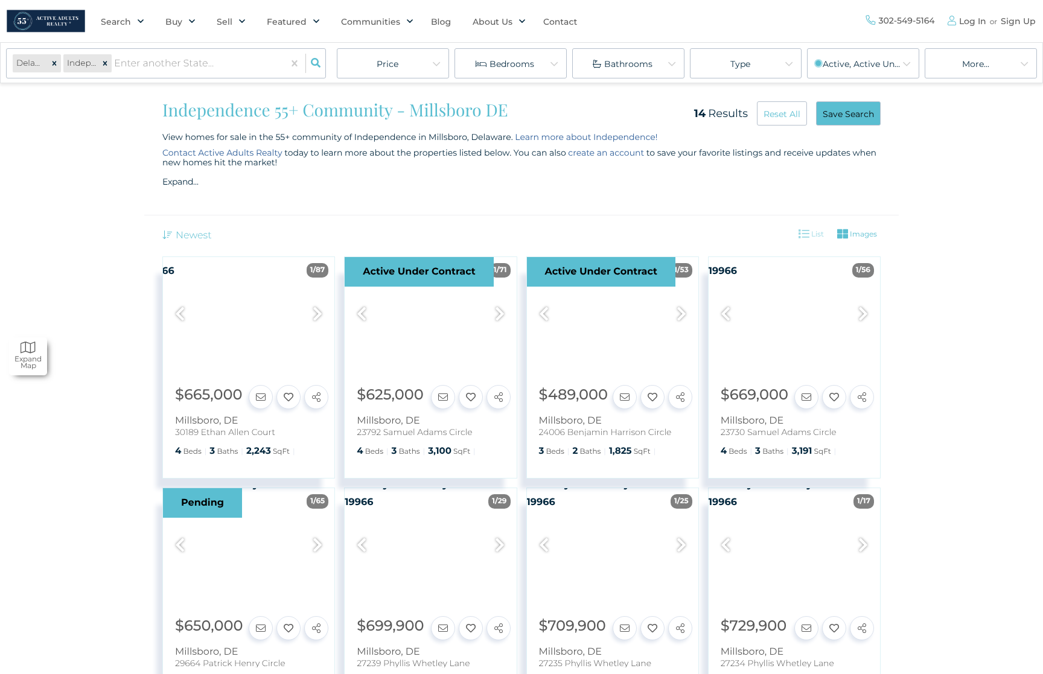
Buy (173, 21)
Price (387, 64)
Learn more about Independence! (586, 137)
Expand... (180, 181)
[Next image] (317, 314)
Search (116, 21)
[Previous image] (180, 314)
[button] (54, 63)
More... (975, 64)
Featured (287, 21)
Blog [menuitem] (441, 21)
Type (740, 64)
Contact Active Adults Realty (222, 152)
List (816, 233)
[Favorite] (288, 397)
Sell (224, 21)
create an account (606, 152)
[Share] (316, 397)
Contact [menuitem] (560, 21)
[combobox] (115, 63)
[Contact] (261, 397)
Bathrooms (628, 64)
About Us (492, 21)
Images (862, 233)
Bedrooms (512, 64)
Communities (370, 21)
